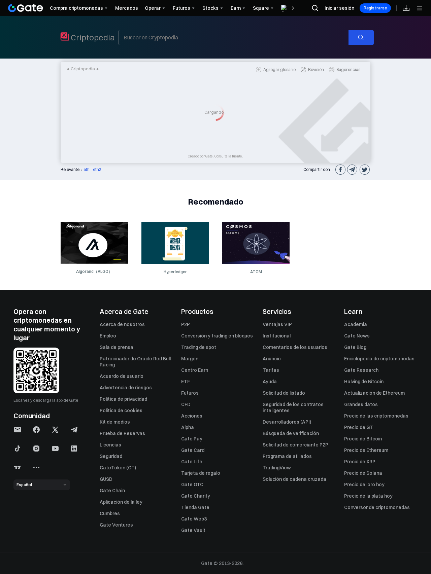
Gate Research (361, 370)
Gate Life (191, 462)
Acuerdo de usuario (121, 376)
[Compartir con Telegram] (352, 169)
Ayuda (270, 382)
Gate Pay (191, 439)
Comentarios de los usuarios (295, 347)
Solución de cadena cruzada (294, 479)
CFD (186, 404)
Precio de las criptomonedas (376, 416)
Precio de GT (358, 427)
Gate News (357, 336)
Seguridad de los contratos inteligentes (293, 407)
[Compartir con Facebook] (340, 169)
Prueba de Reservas (122, 433)
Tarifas (271, 370)
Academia (355, 324)
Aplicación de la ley (121, 502)
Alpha (187, 427)
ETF (185, 382)
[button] (17, 430)
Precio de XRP (359, 462)
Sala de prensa (116, 347)
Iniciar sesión (339, 8)
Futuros (190, 393)
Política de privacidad (123, 399)
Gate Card (192, 450)
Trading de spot (198, 347)
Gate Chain (112, 491)
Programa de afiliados (287, 456)
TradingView (277, 468)
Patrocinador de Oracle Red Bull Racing (135, 362)
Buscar (364, 37)
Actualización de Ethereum (374, 393)
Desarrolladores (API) (287, 422)
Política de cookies (121, 410)
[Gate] (25, 8)
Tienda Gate (195, 507)
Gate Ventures (116, 525)
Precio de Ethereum (366, 450)
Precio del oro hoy (364, 484)
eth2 (97, 169)
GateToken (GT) (118, 468)
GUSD (106, 479)
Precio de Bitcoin (363, 439)
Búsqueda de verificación (291, 433)
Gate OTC (192, 484)
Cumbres (110, 513)
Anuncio (272, 359)
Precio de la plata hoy (368, 496)
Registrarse (375, 7)
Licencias (110, 445)
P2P (185, 324)
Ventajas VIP (277, 324)
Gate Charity (195, 496)
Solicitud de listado (284, 393)
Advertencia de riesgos (126, 388)
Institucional (277, 336)
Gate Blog (355, 347)
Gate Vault (193, 530)
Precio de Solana (363, 473)
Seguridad (111, 456)
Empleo (108, 336)
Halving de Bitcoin (364, 382)
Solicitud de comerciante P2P (295, 445)
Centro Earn (194, 370)
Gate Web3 (194, 519)
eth (87, 169)
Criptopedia (93, 37)
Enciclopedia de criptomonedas (379, 359)
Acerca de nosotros (122, 324)
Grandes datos (361, 404)
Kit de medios (115, 422)
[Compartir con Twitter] (364, 169)
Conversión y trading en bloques (217, 336)
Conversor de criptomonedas (377, 507)
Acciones (191, 416)
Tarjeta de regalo (200, 473)
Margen (189, 359)
